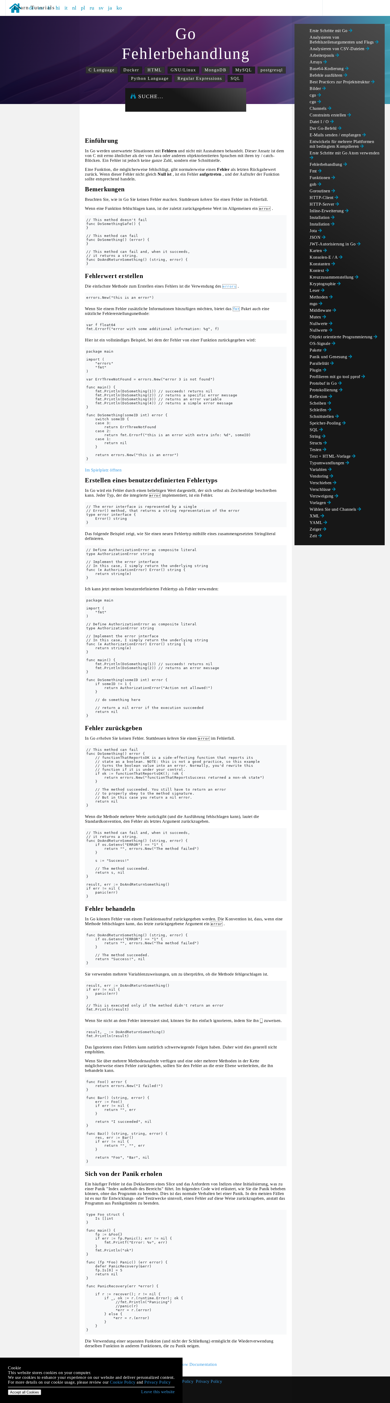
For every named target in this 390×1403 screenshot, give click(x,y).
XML (315, 516)
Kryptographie (323, 284)
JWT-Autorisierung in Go (333, 244)
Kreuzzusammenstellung (332, 277)
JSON (316, 237)
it (66, 8)
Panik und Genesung (329, 356)
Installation (320, 217)
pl (83, 8)
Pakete (316, 350)
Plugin (316, 370)
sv (101, 8)
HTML (155, 70)
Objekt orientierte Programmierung (342, 337)
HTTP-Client (322, 197)
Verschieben (321, 482)
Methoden (319, 297)
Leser (315, 290)
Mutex (316, 317)
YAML (316, 522)
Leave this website (158, 1391)
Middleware (321, 310)
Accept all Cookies (24, 1392)
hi (58, 8)
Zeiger (316, 529)
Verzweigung (322, 496)
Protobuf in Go (324, 383)
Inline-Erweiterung (327, 211)
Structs (316, 443)
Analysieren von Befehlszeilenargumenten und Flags (342, 39)
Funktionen (320, 177)
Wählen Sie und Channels (333, 509)
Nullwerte (319, 323)
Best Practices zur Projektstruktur (340, 82)
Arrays (316, 62)
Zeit (314, 536)
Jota (314, 230)
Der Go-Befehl (324, 128)
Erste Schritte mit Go (329, 30)
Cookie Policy (123, 1382)
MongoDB (216, 70)
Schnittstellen (322, 416)
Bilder (316, 88)
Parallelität (320, 363)
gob (314, 184)
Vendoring (320, 476)
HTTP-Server (322, 204)
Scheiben (318, 403)
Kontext (317, 270)
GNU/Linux (183, 70)
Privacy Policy (209, 1381)
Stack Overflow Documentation (188, 1364)
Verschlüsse (321, 489)
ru (92, 8)
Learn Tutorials (32, 7)
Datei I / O (320, 121)
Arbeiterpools (322, 55)
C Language (102, 70)
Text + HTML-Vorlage (331, 456)
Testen (316, 449)
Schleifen (319, 410)
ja (110, 8)
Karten (316, 250)
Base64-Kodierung (327, 68)
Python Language (150, 78)
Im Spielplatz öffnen (103, 470)
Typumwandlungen (327, 463)
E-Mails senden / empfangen (336, 135)
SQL (235, 78)
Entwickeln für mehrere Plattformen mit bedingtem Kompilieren (342, 144)
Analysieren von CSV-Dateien (338, 48)
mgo (314, 303)
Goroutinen (320, 191)
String (316, 436)
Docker (131, 70)
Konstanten (320, 264)
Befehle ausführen (327, 75)
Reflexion (319, 396)
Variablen (319, 469)
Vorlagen (318, 502)
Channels (319, 108)
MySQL (243, 70)
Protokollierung (324, 390)
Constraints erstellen (328, 115)
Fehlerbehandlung (326, 164)
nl (74, 8)
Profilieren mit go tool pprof (335, 376)
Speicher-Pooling (326, 423)
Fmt (314, 171)
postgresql (272, 70)
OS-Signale (321, 343)
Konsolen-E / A (324, 257)
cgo (313, 95)
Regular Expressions (199, 78)
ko (119, 8)
